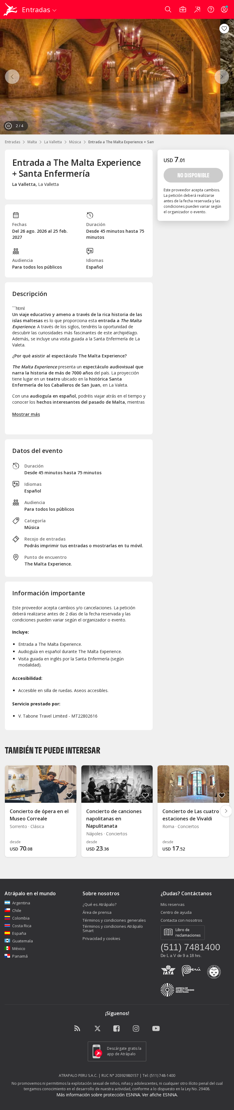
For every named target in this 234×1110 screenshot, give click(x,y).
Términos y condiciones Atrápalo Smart (113, 928)
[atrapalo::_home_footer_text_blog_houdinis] (78, 1029)
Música (75, 141)
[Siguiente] (221, 76)
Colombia (21, 918)
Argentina (21, 903)
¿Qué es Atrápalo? (99, 904)
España (19, 933)
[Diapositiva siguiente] (226, 811)
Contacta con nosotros (181, 920)
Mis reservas (173, 904)
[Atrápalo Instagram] (136, 1029)
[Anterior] (12, 76)
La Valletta (53, 141)
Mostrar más (26, 414)
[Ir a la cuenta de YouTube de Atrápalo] (156, 1029)
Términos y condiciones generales (114, 920)
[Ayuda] (210, 9)
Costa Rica (21, 926)
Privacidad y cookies (101, 938)
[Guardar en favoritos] (224, 28)
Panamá (20, 956)
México (18, 948)
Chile (16, 910)
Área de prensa (97, 912)
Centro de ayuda (176, 912)
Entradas (12, 141)
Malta (32, 141)
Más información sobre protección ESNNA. (98, 1095)
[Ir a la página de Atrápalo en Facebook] (117, 1029)
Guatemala (22, 941)
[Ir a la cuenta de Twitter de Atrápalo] (97, 1029)
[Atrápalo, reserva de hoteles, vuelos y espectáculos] (11, 9)
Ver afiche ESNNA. (160, 1095)
